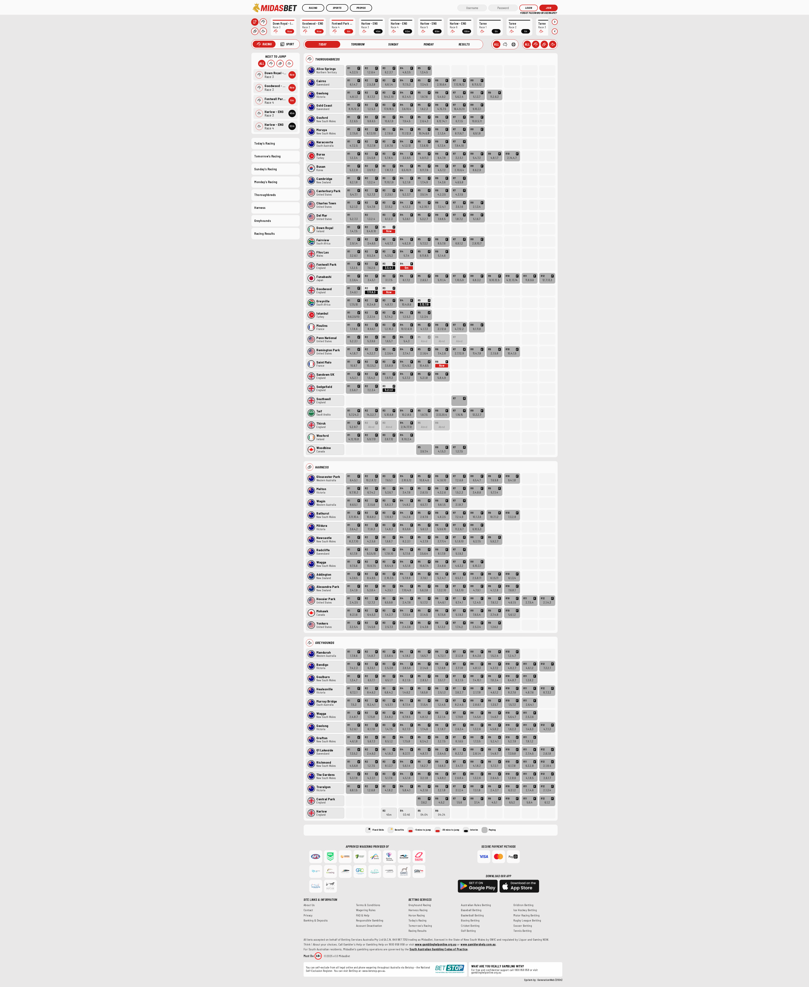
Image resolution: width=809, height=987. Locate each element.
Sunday (393, 44)
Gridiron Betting (523, 905)
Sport (290, 44)
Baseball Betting (471, 910)
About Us (309, 905)
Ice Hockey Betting (525, 910)
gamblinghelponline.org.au (486, 972)
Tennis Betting (522, 930)
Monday (429, 44)
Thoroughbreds (265, 195)
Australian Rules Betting (476, 905)
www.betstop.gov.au (373, 970)
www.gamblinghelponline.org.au (436, 944)
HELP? (523, 12)
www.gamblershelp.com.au (478, 944)
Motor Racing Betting (526, 915)
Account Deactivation (369, 925)
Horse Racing (417, 915)
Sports (337, 7)
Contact (308, 910)
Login (528, 7)
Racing (313, 7)
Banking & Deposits (316, 920)
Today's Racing (264, 143)
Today (323, 44)
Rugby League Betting (527, 920)
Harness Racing (418, 910)
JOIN (548, 7)
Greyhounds (262, 221)
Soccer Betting (522, 925)
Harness (260, 207)
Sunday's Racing (265, 169)
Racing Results (264, 233)
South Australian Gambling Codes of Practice (439, 949)
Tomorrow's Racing (267, 156)
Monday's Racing (265, 182)
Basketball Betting (472, 915)
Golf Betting (468, 930)
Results (464, 44)
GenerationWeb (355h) (549, 980)
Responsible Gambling (369, 920)
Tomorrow (358, 44)
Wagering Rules (366, 910)
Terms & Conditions (368, 905)
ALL (527, 44)
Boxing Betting (470, 920)
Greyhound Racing (420, 905)
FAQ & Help (363, 915)
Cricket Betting (470, 925)
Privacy (308, 915)
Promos (361, 7)
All (261, 63)
